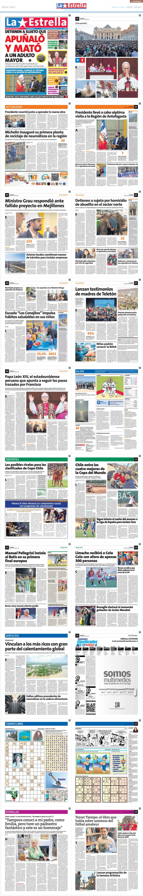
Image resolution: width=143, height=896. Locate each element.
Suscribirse (130, 7)
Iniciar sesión (137, 7)
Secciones (5, 7)
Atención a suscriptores (119, 7)
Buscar (13, 7)
